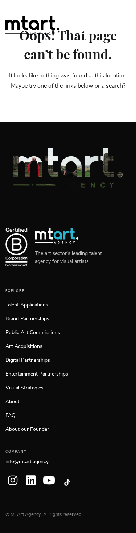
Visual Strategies (24, 387)
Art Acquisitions (23, 346)
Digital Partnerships (27, 360)
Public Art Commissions (32, 332)
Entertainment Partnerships (36, 374)
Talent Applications (26, 305)
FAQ (10, 415)
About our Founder (27, 429)
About (12, 401)
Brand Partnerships (27, 318)
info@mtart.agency (27, 461)
